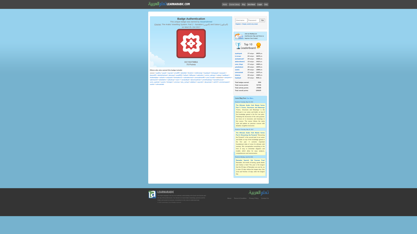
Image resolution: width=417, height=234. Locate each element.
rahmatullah (160, 84)
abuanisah (208, 82)
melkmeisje (198, 73)
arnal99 (176, 73)
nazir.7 (178, 80)
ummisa (177, 82)
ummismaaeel (224, 82)
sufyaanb (169, 77)
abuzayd (172, 75)
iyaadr (164, 73)
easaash (222, 73)
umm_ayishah (155, 82)
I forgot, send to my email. (250, 24)
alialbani (193, 82)
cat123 (215, 82)
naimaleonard (188, 77)
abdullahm (162, 80)
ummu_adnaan (210, 75)
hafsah (185, 75)
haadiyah (207, 73)
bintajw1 (170, 82)
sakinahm (200, 75)
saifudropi (171, 80)
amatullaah (185, 80)
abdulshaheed (162, 75)
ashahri (162, 77)
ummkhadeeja (207, 80)
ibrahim (190, 73)
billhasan (192, 75)
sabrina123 (154, 80)
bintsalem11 (178, 77)
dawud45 (153, 75)
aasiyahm (227, 77)
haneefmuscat (218, 80)
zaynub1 (200, 82)
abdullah (184, 73)
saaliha (158, 73)
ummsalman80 (199, 77)
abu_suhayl (185, 82)
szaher (152, 84)
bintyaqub (214, 73)
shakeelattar (154, 77)
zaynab (170, 73)
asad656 (179, 75)
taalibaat (225, 75)
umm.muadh (210, 77)
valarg (219, 75)
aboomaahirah (196, 80)
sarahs (163, 82)
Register (238, 24)
